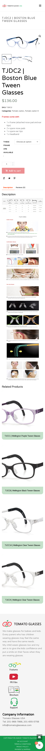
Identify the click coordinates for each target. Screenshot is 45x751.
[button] (40, 36)
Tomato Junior (14, 26)
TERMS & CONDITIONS (22, 744)
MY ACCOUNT (22, 741)
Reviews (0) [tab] (20, 187)
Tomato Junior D (29, 26)
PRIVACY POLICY (22, 747)
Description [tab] (8, 187)
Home (4, 26)
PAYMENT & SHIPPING (22, 749)
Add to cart (15, 171)
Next (39, 43)
